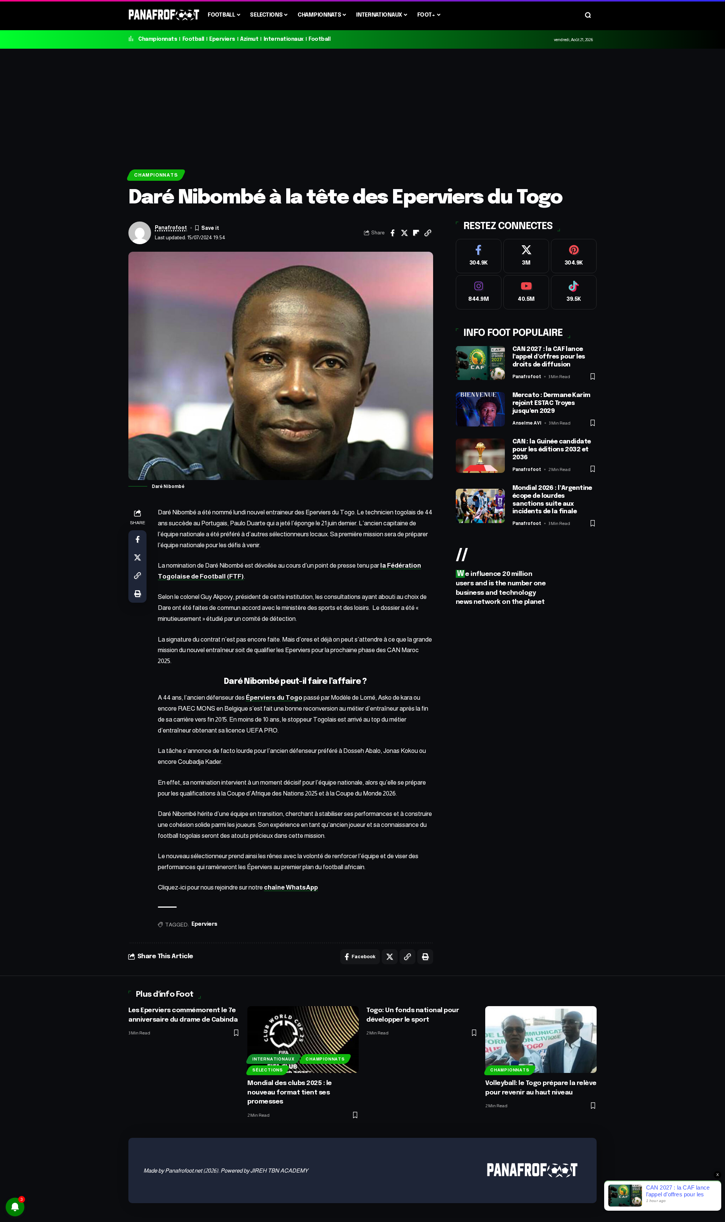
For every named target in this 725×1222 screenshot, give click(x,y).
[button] (588, 15)
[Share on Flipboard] (416, 233)
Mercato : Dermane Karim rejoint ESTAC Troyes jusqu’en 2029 (551, 403)
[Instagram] (478, 292)
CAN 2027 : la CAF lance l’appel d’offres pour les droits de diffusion (548, 357)
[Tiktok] (574, 292)
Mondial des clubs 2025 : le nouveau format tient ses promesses (289, 1092)
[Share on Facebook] (392, 233)
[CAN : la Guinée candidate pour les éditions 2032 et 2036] (480, 456)
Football (193, 39)
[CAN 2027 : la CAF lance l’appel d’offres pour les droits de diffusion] (480, 363)
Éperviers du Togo (274, 697)
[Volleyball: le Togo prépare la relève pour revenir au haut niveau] (541, 1039)
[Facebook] (478, 256)
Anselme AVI (526, 422)
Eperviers (222, 39)
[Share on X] (404, 233)
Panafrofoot (171, 228)
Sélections (267, 1070)
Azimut (249, 39)
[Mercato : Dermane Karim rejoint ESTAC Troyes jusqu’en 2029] (480, 409)
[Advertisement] (362, 105)
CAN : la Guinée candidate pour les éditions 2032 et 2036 (551, 450)
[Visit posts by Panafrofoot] (139, 233)
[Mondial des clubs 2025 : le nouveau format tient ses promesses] (303, 1039)
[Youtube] (526, 292)
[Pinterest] (574, 256)
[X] (526, 256)
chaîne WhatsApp (291, 887)
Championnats (157, 39)
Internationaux (284, 39)
